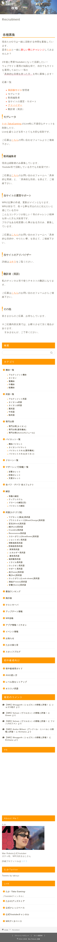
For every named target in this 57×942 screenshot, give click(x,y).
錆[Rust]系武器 (16, 527)
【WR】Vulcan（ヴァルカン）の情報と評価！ (26, 713)
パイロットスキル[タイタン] (21, 454)
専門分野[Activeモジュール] (22, 433)
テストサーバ (12, 605)
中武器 (12, 412)
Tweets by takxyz (10, 875)
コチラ (12, 261)
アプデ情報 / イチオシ (16, 625)
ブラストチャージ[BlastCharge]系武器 (27, 520)
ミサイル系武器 (16, 562)
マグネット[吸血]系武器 (19, 517)
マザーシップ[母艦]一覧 (17, 467)
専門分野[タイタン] (17, 426)
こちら (15, 140)
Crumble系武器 (16, 530)
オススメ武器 (12, 688)
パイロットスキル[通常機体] (21, 451)
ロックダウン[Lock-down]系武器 (24, 578)
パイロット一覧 (13, 439)
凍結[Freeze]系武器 (18, 582)
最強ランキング (13, 591)
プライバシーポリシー (22, 935)
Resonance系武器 (17, 533)
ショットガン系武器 (18, 540)
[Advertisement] (28, 783)
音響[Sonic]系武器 (17, 585)
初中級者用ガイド (14, 668)
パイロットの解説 (17, 506)
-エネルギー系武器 (17, 553)
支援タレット (15, 478)
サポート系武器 (16, 569)
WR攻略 (10, 618)
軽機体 (12, 388)
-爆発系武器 (14, 556)
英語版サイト (15, 90)
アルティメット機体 (18, 375)
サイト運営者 (38, 935)
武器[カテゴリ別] (14, 512)
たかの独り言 (12, 645)
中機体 (12, 384)
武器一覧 (10, 394)
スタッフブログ (13, 652)
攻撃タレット (15, 472)
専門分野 (10, 421)
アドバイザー (15, 105)
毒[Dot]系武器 (15, 575)
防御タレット (15, 475)
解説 (8, 491)
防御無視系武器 (16, 546)
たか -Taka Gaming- (16, 891)
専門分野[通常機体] (17, 430)
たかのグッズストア (15, 901)
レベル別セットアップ (16, 682)
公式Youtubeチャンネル (17, 914)
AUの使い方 (11, 675)
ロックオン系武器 (17, 566)
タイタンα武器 (15, 402)
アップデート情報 (14, 611)
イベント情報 (12, 631)
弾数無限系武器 (16, 543)
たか (9, 49)
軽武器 (12, 415)
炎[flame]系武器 (16, 572)
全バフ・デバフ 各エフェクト (20, 484)
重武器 (12, 409)
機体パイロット (16, 444)
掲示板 (9, 598)
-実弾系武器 (14, 549)
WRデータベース (14, 921)
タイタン (13, 378)
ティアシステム (16, 499)
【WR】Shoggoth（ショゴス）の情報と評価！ (27, 705)
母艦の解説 (14, 496)
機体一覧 (10, 370)
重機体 (12, 381)
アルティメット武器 (18, 399)
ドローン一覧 (12, 460)
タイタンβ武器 (15, 405)
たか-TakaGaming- (12, 123)
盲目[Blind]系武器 (17, 524)
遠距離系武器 (15, 559)
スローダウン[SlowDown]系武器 (24, 536)
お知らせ (10, 638)
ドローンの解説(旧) (17, 503)
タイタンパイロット (18, 447)
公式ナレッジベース (15, 908)
